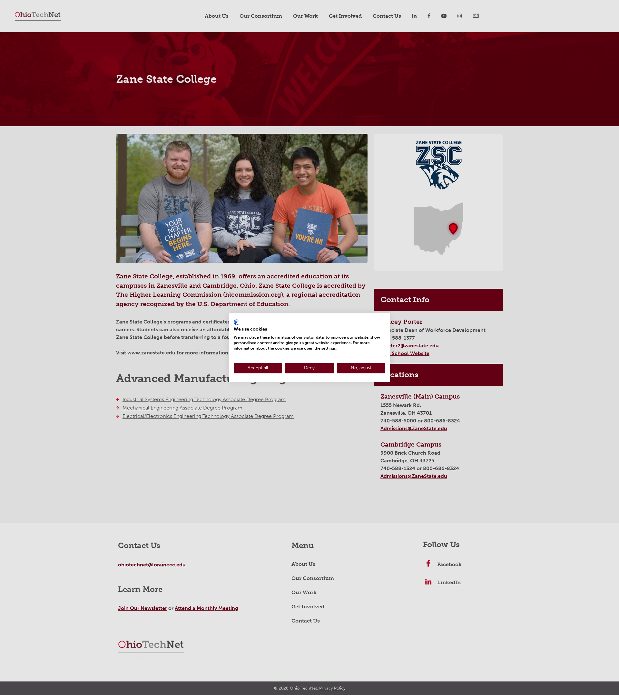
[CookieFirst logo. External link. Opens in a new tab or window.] (236, 322)
